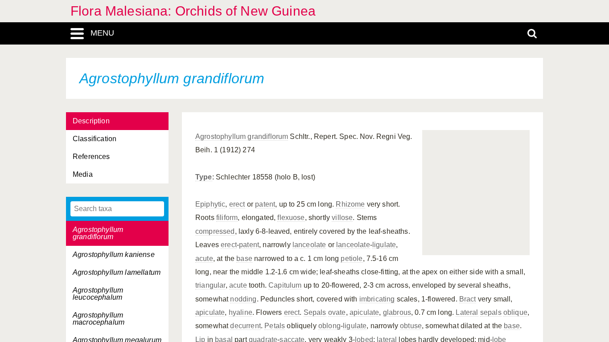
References (91, 156)
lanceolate (309, 244)
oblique (515, 312)
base (244, 258)
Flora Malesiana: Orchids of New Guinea (193, 11)
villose (342, 217)
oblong (329, 326)
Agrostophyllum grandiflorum (241, 136)
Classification (94, 138)
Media (83, 174)
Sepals (315, 312)
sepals (491, 312)
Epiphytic (210, 204)
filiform (227, 217)
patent (265, 204)
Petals (274, 326)
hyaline (240, 312)
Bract (467, 299)
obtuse (411, 326)
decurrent (245, 326)
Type (203, 177)
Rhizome (350, 204)
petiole (351, 258)
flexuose (290, 217)
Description (91, 121)
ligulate (384, 244)
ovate (337, 312)
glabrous (397, 312)
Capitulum (284, 285)
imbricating (377, 299)
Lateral (467, 312)
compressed (215, 231)
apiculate (210, 312)
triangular (210, 285)
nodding (243, 299)
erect (237, 204)
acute (204, 258)
